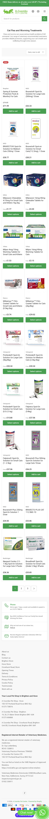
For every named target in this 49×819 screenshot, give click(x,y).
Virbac (5, 246)
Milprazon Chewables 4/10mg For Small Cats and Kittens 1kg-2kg (13, 200)
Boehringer (6, 558)
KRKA (5, 195)
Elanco (5, 298)
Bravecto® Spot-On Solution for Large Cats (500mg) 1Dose (35, 94)
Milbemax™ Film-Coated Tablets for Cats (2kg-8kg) (35, 303)
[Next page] (34, 588)
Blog (3, 655)
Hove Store (6, 664)
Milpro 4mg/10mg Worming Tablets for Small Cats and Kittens (12, 252)
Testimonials (7, 686)
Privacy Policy (7, 680)
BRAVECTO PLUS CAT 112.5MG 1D (35, 511)
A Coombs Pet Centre (20, 801)
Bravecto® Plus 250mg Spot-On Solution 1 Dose (12, 512)
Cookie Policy (7, 683)
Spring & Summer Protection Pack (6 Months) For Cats (10, 94)
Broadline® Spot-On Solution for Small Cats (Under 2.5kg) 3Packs (35, 563)
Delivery (5, 673)
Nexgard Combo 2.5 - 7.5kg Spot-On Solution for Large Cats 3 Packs (12, 563)
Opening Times (8, 670)
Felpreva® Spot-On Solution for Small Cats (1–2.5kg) (12, 460)
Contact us (6, 658)
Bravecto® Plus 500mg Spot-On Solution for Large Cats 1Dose (35, 460)
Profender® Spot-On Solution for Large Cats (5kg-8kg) (12, 357)
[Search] (44, 18)
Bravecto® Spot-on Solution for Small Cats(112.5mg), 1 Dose (35, 148)
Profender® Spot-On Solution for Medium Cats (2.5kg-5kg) (34, 357)
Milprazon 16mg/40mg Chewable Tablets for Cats (35, 200)
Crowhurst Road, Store (11, 667)
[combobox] (24, 18)
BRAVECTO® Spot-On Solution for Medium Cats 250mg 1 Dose (12, 148)
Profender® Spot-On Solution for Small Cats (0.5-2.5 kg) (12, 409)
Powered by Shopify (35, 801)
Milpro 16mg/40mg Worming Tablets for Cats (34, 252)
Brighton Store (7, 661)
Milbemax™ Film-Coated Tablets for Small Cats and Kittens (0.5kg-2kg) (12, 304)
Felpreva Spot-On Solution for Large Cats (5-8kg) (35, 409)
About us (5, 652)
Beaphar (6, 88)
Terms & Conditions (9, 677)
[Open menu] (44, 11)
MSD (27, 88)
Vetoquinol (6, 352)
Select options (13, 214)
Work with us (7, 689)
